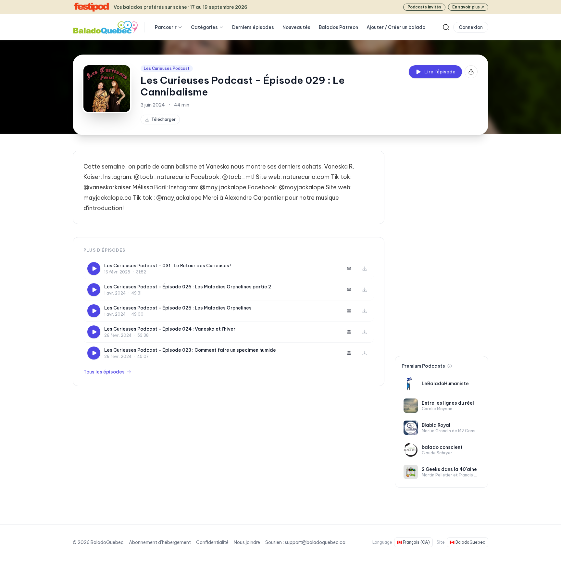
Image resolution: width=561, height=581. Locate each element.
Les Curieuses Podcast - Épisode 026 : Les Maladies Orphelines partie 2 (187, 287)
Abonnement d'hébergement (160, 542)
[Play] (93, 268)
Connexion (471, 27)
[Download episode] (364, 268)
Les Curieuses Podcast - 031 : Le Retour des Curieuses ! (167, 266)
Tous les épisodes (104, 372)
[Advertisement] (441, 248)
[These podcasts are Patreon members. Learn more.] (449, 366)
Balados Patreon (338, 27)
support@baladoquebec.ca (315, 542)
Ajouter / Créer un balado (396, 27)
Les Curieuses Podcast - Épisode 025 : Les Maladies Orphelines (178, 308)
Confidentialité (212, 542)
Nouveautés (296, 27)
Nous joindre (247, 542)
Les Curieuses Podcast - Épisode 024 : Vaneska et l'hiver (169, 329)
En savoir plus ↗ (468, 7)
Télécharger (163, 119)
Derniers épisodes (253, 27)
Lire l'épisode (439, 72)
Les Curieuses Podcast (167, 68)
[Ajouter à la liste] (349, 268)
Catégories (204, 27)
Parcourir (166, 27)
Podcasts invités (424, 7)
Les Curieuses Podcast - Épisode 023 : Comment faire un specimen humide (190, 350)
